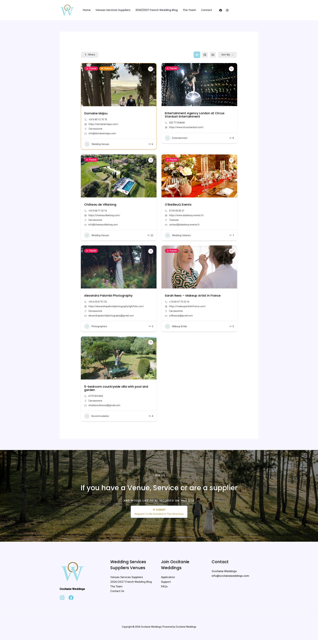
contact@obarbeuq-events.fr (184, 224)
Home (87, 10)
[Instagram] (227, 10)
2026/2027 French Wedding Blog (156, 10)
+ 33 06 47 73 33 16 (179, 301)
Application (168, 577)
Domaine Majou (95, 113)
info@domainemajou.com (102, 133)
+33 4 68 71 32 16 (97, 210)
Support (166, 581)
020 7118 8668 (177, 122)
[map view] (213, 54)
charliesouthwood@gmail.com (104, 405)
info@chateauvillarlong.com (103, 224)
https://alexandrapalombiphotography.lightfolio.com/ (116, 306)
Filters (91, 54)
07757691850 (95, 396)
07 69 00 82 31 (176, 210)
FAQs (164, 586)
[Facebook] (220, 10)
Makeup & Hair (179, 326)
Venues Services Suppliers (113, 10)
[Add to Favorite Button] (150, 69)
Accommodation (100, 416)
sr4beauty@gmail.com (181, 315)
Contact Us (117, 591)
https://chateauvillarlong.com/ (104, 215)
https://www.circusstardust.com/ (186, 127)
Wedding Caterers (181, 235)
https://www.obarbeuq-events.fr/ (186, 215)
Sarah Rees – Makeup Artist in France (193, 295)
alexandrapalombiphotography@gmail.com (111, 315)
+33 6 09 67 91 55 (97, 301)
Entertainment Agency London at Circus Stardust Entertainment (194, 115)
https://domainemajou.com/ (103, 124)
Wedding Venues (100, 144)
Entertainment (179, 138)
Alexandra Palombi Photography (108, 295)
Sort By (225, 54)
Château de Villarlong (100, 204)
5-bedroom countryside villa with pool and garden (116, 388)
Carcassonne (95, 128)
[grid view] (197, 54)
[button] (245, 10)
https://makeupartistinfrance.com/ (187, 306)
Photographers (99, 326)
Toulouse (174, 220)
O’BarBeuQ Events (178, 204)
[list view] (205, 54)
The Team (189, 10)
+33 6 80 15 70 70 (98, 119)
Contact (206, 10)
